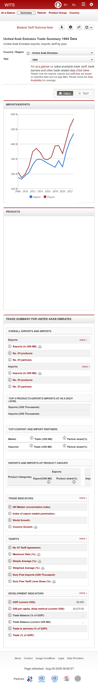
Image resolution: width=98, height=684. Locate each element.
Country (74, 12)
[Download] (62, 27)
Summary (26, 12)
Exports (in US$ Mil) (24, 346)
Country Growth (22, 526)
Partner (41, 12)
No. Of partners (22, 360)
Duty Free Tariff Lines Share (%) (32, 581)
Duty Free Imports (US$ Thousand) (34, 574)
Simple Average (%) (24, 561)
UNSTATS (54, 678)
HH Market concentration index (31, 507)
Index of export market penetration (33, 513)
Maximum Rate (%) (24, 554)
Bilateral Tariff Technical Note (35, 27)
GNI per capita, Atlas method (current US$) (38, 608)
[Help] (70, 27)
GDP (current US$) (24, 602)
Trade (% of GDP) (23, 635)
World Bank (78, 678)
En (65, 4)
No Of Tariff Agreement (26, 547)
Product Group (58, 12)
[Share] (88, 27)
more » (83, 339)
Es (73, 4)
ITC (30, 678)
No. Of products (22, 353)
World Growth (21, 520)
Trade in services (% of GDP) (30, 628)
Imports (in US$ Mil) (24, 373)
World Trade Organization (66, 678)
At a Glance (8, 12)
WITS (10, 5)
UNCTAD (42, 678)
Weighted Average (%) (26, 568)
